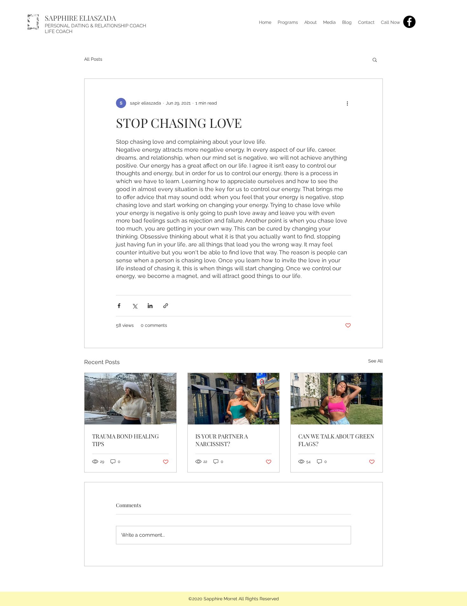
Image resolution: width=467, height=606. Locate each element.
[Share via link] (166, 306)
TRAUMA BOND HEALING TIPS (125, 440)
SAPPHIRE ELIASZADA (80, 18)
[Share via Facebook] (119, 306)
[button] (375, 59)
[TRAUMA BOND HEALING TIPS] (130, 398)
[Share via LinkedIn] (150, 306)
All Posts (93, 59)
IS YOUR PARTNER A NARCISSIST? (221, 440)
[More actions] (347, 103)
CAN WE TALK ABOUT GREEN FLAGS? (336, 440)
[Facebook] (409, 22)
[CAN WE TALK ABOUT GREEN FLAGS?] (336, 398)
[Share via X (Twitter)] (135, 306)
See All (375, 360)
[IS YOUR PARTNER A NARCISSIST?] (234, 398)
